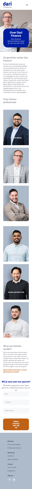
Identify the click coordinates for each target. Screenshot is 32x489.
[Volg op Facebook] (9, 480)
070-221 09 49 (12, 467)
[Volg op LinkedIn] (14, 480)
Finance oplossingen (14, 444)
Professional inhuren (14, 448)
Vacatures (11, 456)
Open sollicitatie (13, 459)
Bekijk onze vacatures (11, 370)
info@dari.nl (11, 471)
